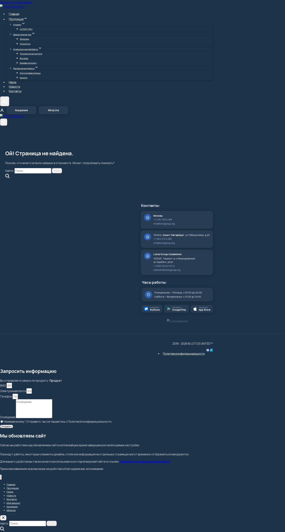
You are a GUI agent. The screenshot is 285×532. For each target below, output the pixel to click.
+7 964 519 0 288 (162, 238)
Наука (12, 82)
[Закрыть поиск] (3, 518)
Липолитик (25, 43)
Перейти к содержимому (16, 2)
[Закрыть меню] (1, 477)
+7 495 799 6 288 (162, 219)
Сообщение (8, 417)
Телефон (6, 396)
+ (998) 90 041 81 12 (164, 266)
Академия (21, 110)
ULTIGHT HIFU (26, 29)
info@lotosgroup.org (164, 223)
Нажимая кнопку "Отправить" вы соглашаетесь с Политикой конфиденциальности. (58, 421)
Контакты (15, 91)
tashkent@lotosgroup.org (166, 269)
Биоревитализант (28, 63)
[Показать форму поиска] (4, 101)
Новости (14, 87)
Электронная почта (13, 391)
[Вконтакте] (207, 350)
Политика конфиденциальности (184, 354)
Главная (14, 14)
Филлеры (24, 58)
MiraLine (53, 110)
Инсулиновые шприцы (30, 73)
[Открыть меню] (3, 122)
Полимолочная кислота (31, 53)
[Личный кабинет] (2, 110)
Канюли (23, 77)
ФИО (3, 385)
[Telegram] (211, 350)
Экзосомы (24, 39)
